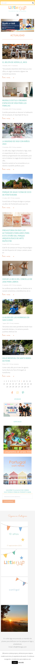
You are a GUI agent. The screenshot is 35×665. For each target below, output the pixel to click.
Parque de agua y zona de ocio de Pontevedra (16, 193)
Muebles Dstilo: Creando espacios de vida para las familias (14, 103)
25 (13, 387)
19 (22, 384)
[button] (17, 15)
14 (7, 384)
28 (22, 387)
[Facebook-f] (12, 392)
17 (16, 384)
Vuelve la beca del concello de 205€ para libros (17, 280)
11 (27, 381)
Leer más (21, 662)
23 (7, 387)
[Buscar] (33, 3)
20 (25, 384)
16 (13, 384)
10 (24, 381)
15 (10, 384)
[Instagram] (17, 392)
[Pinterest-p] (23, 392)
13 (4, 384)
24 (10, 387)
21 (28, 384)
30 (28, 387)
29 (25, 387)
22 (31, 384)
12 (30, 381)
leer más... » (8, 77)
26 (16, 387)
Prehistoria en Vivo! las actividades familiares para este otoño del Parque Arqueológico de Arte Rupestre (15, 235)
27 (19, 387)
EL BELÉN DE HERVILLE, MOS (14, 62)
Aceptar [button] (15, 662)
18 (19, 384)
